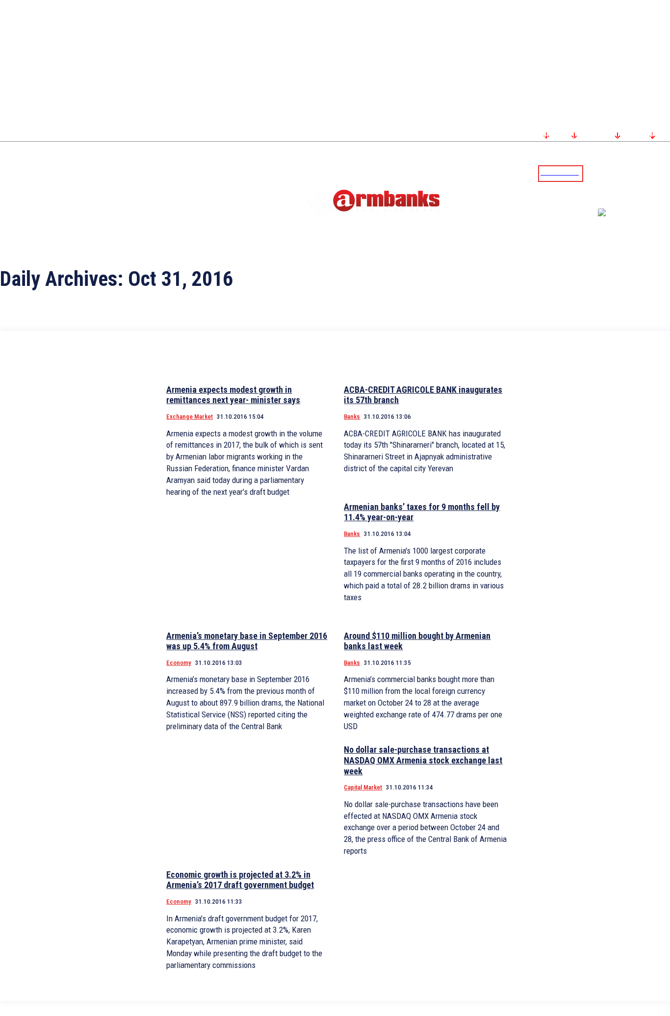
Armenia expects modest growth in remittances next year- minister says (233, 395)
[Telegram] (640, 173)
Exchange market (189, 416)
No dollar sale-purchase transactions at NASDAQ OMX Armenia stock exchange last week (423, 760)
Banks (352, 416)
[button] (593, 172)
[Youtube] (652, 173)
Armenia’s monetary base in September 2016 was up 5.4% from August (246, 641)
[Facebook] (628, 173)
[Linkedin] (664, 173)
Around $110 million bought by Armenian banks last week (417, 641)
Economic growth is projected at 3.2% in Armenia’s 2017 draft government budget (240, 879)
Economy (178, 662)
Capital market (363, 787)
